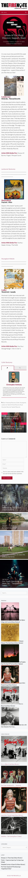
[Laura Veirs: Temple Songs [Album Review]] (14, 812)
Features (19, 43)
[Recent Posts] (20, 368)
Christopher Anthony (8, 41)
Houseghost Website (7, 259)
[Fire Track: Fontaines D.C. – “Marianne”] (14, 782)
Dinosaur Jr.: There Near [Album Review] (11, 858)
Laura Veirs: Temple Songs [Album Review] (12, 815)
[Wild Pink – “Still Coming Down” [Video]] (14, 833)
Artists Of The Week (11, 43)
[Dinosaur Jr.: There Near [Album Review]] (14, 511)
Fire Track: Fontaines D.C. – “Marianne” (11, 785)
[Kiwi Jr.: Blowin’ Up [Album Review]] (14, 761)
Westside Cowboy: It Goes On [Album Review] (13, 864)
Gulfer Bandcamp (6, 362)
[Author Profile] (7, 368)
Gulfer (17, 402)
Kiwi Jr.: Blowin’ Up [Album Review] (10, 764)
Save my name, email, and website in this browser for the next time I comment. (13, 472)
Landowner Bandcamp (8, 169)
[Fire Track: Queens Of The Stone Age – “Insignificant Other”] (14, 587)
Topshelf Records (15, 407)
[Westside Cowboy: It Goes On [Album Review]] (14, 558)
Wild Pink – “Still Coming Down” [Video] (11, 836)
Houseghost (23, 402)
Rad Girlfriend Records (14, 405)
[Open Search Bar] (26, 12)
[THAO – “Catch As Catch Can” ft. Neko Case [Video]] (14, 529)
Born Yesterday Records (9, 402)
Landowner (4, 405)
